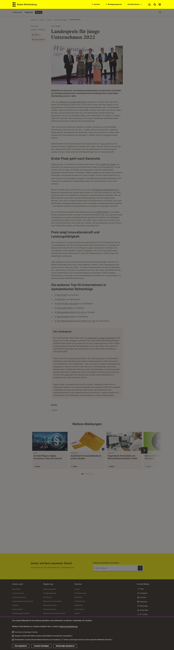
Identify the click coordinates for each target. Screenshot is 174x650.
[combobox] (135, 4)
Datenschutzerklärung (68, 626)
